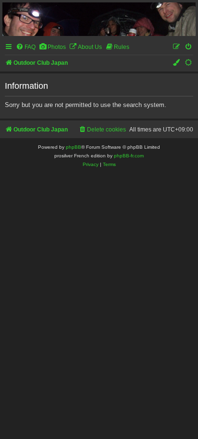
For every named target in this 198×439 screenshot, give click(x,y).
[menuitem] (26, 47)
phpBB (73, 147)
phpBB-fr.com (129, 155)
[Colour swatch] (177, 63)
